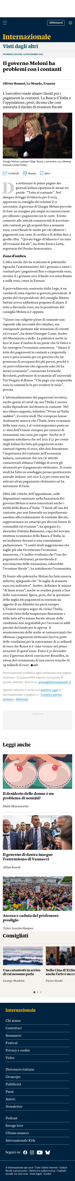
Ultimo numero (17, 1133)
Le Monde (34, 83)
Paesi (10, 1092)
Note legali (36, 1174)
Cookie (47, 1174)
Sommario (13, 1036)
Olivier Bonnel (14, 83)
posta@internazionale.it (54, 682)
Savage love (14, 1126)
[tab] (34, 992)
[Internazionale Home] (22, 1010)
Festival (12, 1043)
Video (10, 1058)
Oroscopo (13, 1077)
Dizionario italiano (20, 1069)
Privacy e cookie (18, 1050)
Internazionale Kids (20, 1140)
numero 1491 (49, 690)
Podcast (11, 1118)
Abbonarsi (56, 22)
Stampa (32, 173)
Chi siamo (13, 1021)
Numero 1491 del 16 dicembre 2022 (23, 54)
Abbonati (22, 699)
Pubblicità (13, 1084)
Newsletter (14, 1107)
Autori (10, 1099)
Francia (49, 83)
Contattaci (14, 1028)
